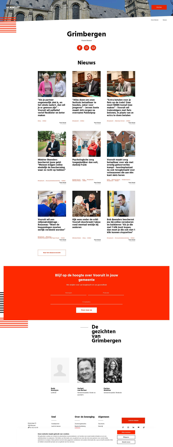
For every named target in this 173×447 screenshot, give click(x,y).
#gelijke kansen (76, 179)
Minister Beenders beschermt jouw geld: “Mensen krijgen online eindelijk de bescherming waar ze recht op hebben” (52, 165)
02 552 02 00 (34, 427)
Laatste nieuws (30, 7)
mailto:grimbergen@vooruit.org (93, 47)
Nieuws (165, 20)
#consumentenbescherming (53, 180)
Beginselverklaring (80, 426)
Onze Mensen (154, 20)
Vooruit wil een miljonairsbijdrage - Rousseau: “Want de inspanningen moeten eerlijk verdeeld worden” (51, 225)
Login (143, 7)
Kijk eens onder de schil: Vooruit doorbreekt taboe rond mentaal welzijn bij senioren (86, 223)
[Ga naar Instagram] (128, 427)
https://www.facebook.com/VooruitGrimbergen (79, 47)
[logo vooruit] (13, 7)
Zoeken (86, 7)
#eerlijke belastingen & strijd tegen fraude (48, 238)
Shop (76, 7)
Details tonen (126, 442)
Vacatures (101, 424)
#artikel (44, 121)
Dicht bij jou (54, 7)
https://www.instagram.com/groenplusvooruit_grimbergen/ (86, 47)
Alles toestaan (126, 432)
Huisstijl (100, 426)
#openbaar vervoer (120, 121)
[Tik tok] (143, 427)
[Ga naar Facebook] (123, 427)
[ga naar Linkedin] (133, 427)
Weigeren (126, 437)
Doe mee (66, 7)
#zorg (39, 121)
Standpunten (55, 424)
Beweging (42, 7)
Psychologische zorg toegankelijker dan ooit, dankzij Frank (85, 162)
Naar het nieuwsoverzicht (52, 253)
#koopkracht (75, 121)
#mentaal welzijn (76, 180)
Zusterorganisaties (80, 424)
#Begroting (48, 237)
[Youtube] (138, 427)
